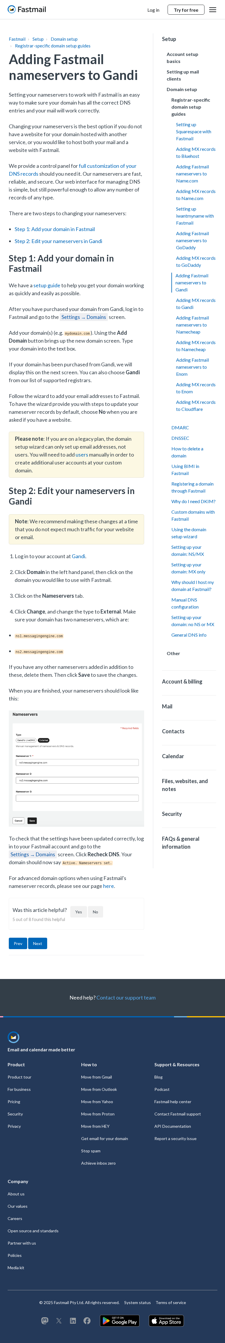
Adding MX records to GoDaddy (196, 261)
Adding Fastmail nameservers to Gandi (191, 282)
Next (37, 943)
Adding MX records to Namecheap (196, 345)
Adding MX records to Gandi (196, 303)
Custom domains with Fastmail (193, 515)
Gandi (78, 556)
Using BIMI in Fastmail (185, 469)
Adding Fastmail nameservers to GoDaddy (192, 240)
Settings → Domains (84, 317)
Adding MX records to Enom (196, 388)
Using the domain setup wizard (188, 533)
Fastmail (17, 39)
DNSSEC (180, 438)
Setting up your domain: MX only (188, 568)
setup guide (46, 285)
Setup (38, 39)
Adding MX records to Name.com (196, 194)
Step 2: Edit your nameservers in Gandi (58, 241)
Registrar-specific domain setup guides (53, 45)
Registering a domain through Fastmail (192, 487)
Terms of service (171, 1302)
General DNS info (189, 635)
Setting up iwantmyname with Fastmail (195, 215)
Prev (18, 943)
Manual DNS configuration (185, 603)
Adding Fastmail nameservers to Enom (192, 367)
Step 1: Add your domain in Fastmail (55, 229)
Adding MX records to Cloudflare (196, 405)
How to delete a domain (187, 452)
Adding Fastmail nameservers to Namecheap (192, 324)
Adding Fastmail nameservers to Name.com (192, 173)
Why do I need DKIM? (193, 501)
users (82, 454)
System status (137, 1302)
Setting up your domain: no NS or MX (192, 620)
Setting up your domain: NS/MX (187, 550)
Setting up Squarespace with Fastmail (193, 131)
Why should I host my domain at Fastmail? (192, 585)
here (108, 886)
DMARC (180, 427)
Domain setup (64, 39)
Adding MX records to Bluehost (196, 152)
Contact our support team (126, 997)
